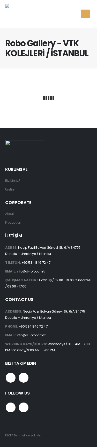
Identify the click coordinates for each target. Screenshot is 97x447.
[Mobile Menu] (85, 14)
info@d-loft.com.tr (31, 271)
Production (13, 223)
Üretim (10, 189)
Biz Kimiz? (12, 181)
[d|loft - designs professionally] (24, 14)
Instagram (23, 378)
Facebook (11, 378)
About (9, 214)
